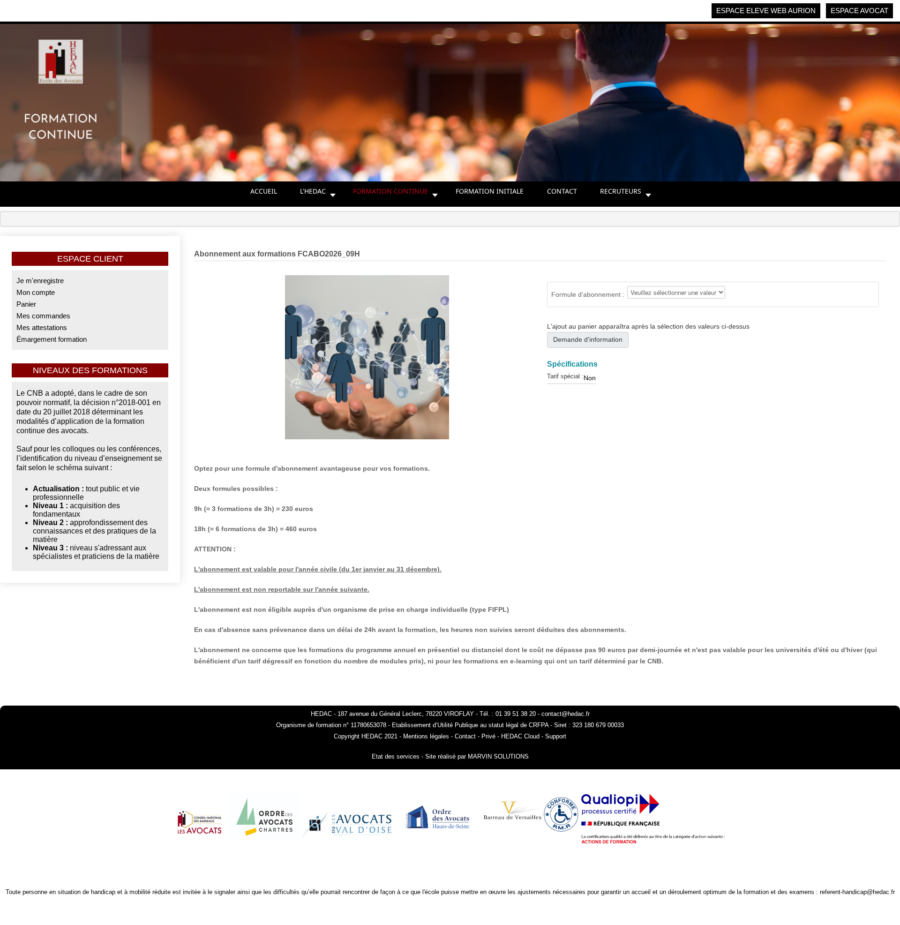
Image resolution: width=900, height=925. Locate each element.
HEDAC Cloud (520, 736)
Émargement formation (51, 339)
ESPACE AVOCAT (859, 11)
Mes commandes (43, 316)
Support (555, 736)
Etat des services (396, 756)
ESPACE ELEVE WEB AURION (766, 11)
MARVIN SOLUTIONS (498, 756)
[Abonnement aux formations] (367, 357)
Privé (488, 736)
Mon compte (35, 292)
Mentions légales (426, 736)
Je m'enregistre (40, 281)
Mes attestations (41, 327)
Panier (26, 304)
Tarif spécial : (565, 376)
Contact (466, 736)
